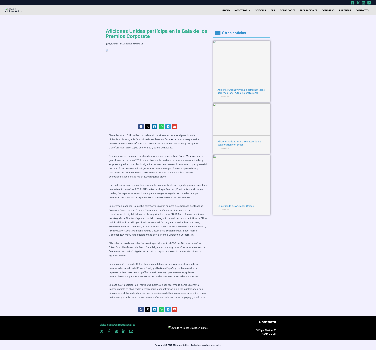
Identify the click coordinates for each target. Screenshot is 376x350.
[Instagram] (363, 3)
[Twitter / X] (102, 331)
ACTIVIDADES (287, 10)
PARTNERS (345, 10)
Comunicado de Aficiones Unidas (236, 206)
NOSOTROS (240, 10)
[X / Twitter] (358, 3)
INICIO (226, 10)
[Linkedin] (369, 3)
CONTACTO (362, 10)
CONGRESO (328, 10)
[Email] (131, 331)
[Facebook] (353, 3)
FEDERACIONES (308, 10)
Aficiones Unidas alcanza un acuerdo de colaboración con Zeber (239, 143)
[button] (248, 10)
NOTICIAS (260, 10)
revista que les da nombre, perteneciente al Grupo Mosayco (163, 156)
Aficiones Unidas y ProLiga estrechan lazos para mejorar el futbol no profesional (241, 91)
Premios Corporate (165, 139)
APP (273, 10)
